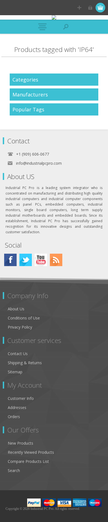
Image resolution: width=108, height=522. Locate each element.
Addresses (17, 407)
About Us (16, 308)
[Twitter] (25, 260)
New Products (20, 443)
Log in (90, 7)
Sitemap (15, 371)
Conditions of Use (24, 318)
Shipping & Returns (25, 362)
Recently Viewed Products (31, 452)
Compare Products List (28, 461)
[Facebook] (10, 260)
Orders (14, 416)
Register (79, 7)
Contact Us (18, 353)
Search (14, 470)
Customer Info (21, 398)
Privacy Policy (20, 327)
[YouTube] (41, 260)
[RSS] (56, 260)
